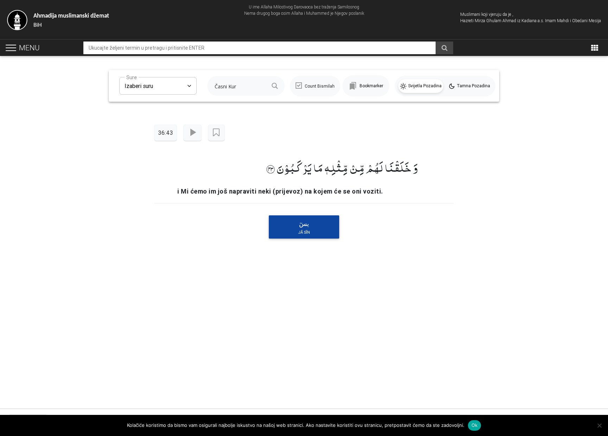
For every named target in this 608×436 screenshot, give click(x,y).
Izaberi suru (139, 83)
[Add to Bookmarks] (216, 132)
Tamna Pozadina (473, 85)
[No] (599, 425)
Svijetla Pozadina (425, 85)
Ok (474, 425)
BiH (71, 20)
